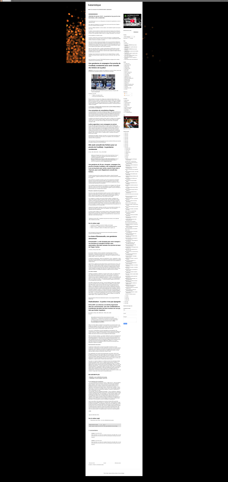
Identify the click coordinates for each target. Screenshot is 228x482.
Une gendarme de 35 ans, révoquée (99, 164)
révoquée (97, 100)
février (126, 298)
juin (126, 156)
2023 (125, 137)
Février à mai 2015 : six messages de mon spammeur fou (131, 238)
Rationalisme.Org (127, 111)
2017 (125, 145)
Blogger (123, 473)
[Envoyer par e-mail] (100, 424)
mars (126, 297)
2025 (125, 134)
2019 (125, 142)
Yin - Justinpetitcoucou (128, 112)
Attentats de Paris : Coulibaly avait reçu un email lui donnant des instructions (104, 226)
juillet (126, 155)
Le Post (125, 74)
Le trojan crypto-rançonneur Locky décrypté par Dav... (130, 219)
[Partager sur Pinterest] (105, 424)
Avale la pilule (126, 100)
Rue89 (125, 83)
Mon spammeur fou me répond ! (130, 221)
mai (126, 157)
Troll (125, 86)
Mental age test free (94, 435)
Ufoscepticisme (126, 87)
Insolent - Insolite (127, 72)
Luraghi (125, 75)
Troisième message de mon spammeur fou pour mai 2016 (131, 227)
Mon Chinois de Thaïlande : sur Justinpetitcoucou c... (130, 261)
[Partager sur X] (102, 424)
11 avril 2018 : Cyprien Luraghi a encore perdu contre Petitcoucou (130, 55)
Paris (99, 175)
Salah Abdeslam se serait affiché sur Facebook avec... (131, 217)
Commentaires (127, 95)
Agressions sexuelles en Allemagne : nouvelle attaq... (131, 159)
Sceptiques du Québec (128, 84)
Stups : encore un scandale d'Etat (130, 211)
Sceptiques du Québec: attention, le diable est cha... (131, 283)
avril (126, 295)
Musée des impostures (128, 107)
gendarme (106, 186)
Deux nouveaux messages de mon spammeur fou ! (131, 192)
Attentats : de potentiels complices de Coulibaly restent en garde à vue (103, 227)
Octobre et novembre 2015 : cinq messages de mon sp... (130, 245)
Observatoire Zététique (128, 78)
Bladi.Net (125, 101)
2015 (125, 301)
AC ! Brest (126, 63)
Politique (125, 81)
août (126, 153)
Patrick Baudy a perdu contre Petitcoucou (131, 59)
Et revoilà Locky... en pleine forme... (131, 161)
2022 (125, 138)
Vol (124, 89)
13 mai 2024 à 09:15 (98, 433)
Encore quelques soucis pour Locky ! (131, 222)
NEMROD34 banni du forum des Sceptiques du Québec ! (130, 285)
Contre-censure (126, 103)
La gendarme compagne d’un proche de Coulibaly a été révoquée (102, 225)
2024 (125, 135)
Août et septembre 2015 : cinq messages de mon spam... (130, 243)
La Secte (125, 106)
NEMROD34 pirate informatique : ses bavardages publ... (131, 279)
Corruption (126, 68)
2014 (125, 303)
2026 (125, 133)
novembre (127, 149)
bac (117, 263)
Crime (125, 69)
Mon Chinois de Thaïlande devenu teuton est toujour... (130, 263)
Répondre (93, 437)
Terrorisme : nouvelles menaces (130, 294)
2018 (125, 144)
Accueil (125, 42)
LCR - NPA (126, 73)
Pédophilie (126, 79)
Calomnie (126, 67)
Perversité (126, 80)
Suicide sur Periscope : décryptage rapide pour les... (131, 256)
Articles (126, 93)
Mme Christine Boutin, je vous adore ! (131, 228)
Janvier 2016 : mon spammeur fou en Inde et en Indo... (131, 250)
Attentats (125, 66)
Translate (131, 38)
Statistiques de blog (127, 85)
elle (109, 180)
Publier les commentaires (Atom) (98, 464)
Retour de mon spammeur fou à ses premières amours (131, 197)
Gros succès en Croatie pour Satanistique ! (129, 213)
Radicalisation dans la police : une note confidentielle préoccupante (102, 420)
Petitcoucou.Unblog (127, 108)
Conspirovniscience (127, 102)
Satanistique (94, 5)
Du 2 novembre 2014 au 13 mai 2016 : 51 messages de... (131, 232)
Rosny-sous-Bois (91, 115)
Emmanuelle (116, 175)
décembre (127, 148)
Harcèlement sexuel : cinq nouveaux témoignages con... (131, 167)
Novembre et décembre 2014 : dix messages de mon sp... (130, 234)
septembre (127, 152)
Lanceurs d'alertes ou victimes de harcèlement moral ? (130, 290)
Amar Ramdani (104, 393)
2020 (125, 141)
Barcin (117, 473)
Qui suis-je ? (126, 43)
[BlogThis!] (101, 424)
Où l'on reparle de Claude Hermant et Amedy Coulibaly (131, 163)
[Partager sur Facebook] (103, 424)
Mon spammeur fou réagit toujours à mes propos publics (131, 254)
